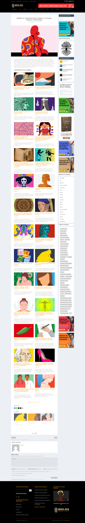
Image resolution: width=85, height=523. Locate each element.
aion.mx (32, 21)
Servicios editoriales (33, 1)
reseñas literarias (63, 311)
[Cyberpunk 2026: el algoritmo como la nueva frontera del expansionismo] (61, 70)
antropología (63, 233)
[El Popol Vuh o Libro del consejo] (34, 417)
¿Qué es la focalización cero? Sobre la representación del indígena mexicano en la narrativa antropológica (44, 138)
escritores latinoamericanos (66, 267)
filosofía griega (69, 276)
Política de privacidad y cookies (57, 520)
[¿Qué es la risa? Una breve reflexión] (48, 417)
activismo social (63, 228)
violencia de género (64, 313)
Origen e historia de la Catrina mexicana (22, 189)
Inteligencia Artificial (64, 285)
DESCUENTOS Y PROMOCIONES (40, 506)
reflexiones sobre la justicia (65, 302)
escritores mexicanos (64, 269)
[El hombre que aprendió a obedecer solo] (61, 79)
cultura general (63, 250)
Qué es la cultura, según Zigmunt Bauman (23, 264)
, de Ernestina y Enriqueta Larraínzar (44, 339)
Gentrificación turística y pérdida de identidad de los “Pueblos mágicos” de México (23, 88)
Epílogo (61, 202)
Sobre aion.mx (13, 1)
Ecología (61, 194)
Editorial (61, 197)
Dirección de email (63, 90)
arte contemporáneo (64, 237)
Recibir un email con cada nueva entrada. (18, 475)
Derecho (36, 9)
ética (70, 313)
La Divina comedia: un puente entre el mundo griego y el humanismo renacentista (44, 240)
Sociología (69, 9)
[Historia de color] (61, 61)
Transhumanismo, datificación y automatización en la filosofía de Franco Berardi (44, 314)
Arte (20, 9)
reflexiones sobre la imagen (65, 300)
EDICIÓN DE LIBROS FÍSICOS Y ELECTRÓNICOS (42, 500)
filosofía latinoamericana (65, 278)
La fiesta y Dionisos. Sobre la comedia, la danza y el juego (21, 287)
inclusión (62, 282)
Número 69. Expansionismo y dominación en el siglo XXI (68, 75)
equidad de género (64, 261)
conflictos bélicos (64, 246)
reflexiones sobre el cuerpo (65, 298)
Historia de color (65, 60)
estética (62, 272)
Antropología (14, 9)
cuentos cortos (63, 248)
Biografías (25, 9)
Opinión (63, 9)
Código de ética (19, 1)
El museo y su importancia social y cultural (44, 189)
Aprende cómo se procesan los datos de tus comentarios (34, 479)
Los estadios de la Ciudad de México (68, 65)
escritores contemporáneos (65, 263)
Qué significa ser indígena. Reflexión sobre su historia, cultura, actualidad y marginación (24, 390)
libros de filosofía (63, 287)
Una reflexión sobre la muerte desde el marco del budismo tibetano (22, 314)
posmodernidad (68, 293)
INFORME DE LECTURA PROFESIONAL (41, 492)
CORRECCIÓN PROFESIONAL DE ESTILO (41, 497)
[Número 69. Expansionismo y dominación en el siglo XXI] (61, 75)
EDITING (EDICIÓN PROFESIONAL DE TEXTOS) (42, 495)
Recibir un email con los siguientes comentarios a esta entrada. (22, 473)
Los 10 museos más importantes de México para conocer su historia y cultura (23, 214)
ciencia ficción (63, 241)
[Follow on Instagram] (18, 497)
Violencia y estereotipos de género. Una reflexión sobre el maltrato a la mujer (44, 364)
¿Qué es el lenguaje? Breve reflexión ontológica (45, 264)
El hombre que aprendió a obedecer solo (67, 79)
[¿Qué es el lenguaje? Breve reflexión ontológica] (20, 417)
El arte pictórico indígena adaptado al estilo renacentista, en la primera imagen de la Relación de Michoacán (24, 164)
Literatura (58, 9)
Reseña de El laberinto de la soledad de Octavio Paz (21, 339)
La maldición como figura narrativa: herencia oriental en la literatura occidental (44, 164)
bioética (62, 239)
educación (62, 259)
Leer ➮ (20, 95)
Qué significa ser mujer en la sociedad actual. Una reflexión (43, 287)
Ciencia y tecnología (63, 185)
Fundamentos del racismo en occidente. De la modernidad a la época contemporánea (23, 364)
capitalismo (67, 239)
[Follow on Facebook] (17, 497)
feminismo (62, 276)
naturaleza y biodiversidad (65, 291)
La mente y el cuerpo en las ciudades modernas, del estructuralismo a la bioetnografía (23, 138)
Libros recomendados (63, 209)
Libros (52, 9)
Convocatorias (25, 1)
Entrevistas (62, 199)
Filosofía (41, 9)
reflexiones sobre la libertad (66, 304)
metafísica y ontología (64, 289)
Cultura (30, 9)
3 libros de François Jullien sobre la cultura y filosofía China (45, 87)
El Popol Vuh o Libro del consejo (33, 421)
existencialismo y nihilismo (65, 274)
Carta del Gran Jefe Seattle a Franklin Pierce (22, 112)
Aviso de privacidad (66, 520)
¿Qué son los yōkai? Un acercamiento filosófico (41, 112)
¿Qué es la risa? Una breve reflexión (48, 421)
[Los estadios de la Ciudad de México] (61, 65)
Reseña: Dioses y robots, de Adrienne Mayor (45, 389)
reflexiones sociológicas (65, 308)
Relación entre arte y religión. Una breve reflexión (23, 239)
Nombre (61, 93)
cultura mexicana (63, 252)
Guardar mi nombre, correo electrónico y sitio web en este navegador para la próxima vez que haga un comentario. (30, 471)
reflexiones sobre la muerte (65, 306)
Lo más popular (62, 214)
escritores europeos (64, 265)
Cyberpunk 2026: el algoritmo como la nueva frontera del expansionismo (68, 70)
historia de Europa (64, 280)
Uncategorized (62, 221)
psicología (62, 295)
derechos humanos (64, 254)
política (61, 293)
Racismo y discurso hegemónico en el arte (44, 214)
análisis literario (63, 235)
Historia (47, 9)
